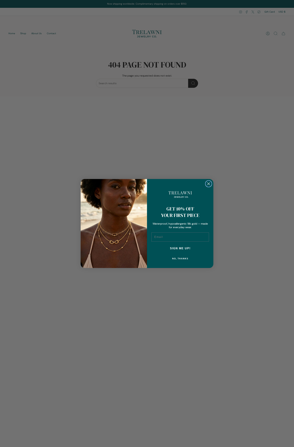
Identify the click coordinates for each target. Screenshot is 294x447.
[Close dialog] (209, 184)
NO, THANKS (180, 258)
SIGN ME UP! (180, 248)
